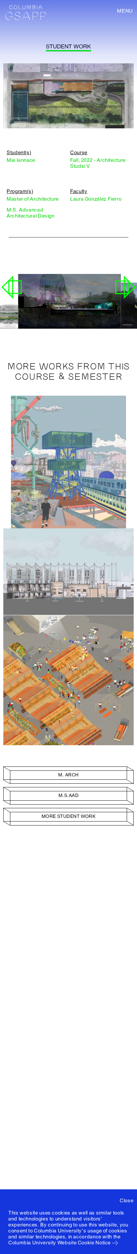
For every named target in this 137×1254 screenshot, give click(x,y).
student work (68, 46)
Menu (125, 11)
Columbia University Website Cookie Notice (59, 1243)
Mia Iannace (21, 160)
